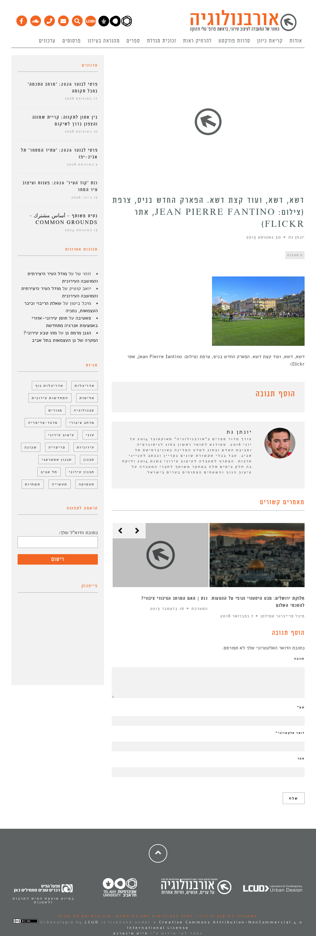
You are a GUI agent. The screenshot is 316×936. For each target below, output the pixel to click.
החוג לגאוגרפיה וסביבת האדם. (152, 916)
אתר (301, 758)
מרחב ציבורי (81, 422)
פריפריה (56, 447)
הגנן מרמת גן (78, 332)
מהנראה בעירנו (104, 41)
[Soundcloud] (35, 19)
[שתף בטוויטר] (124, 395)
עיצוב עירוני (61, 434)
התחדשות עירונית (50, 397)
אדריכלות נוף (49, 385)
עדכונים (47, 41)
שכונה (30, 447)
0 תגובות (294, 255)
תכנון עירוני (81, 471)
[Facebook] (21, 19)
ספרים (133, 41)
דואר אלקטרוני (290, 733)
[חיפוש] (77, 19)
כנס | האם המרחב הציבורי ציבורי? (174, 598)
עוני (90, 434)
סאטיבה (83, 318)
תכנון (88, 459)
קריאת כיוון (270, 41)
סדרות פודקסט (234, 41)
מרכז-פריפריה (43, 422)
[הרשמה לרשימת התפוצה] (63, 19)
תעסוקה (86, 484)
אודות (295, 41)
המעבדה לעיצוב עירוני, (225, 916)
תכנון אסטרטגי (57, 459)
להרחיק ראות (197, 41)
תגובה (299, 658)
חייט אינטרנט (130, 933)
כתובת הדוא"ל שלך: (78, 532)
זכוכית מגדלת (161, 41)
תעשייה (59, 484)
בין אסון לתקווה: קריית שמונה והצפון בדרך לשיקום (65, 120)
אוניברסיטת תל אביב (85, 916)
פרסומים (71, 41)
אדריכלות (84, 385)
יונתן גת (296, 237)
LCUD (92, 922)
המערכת (199, 608)
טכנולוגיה (84, 410)
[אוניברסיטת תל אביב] (115, 25)
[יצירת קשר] (49, 19)
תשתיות (32, 484)
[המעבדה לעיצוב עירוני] (90, 25)
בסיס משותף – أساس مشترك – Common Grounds (64, 219)
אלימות (87, 397)
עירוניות (85, 447)
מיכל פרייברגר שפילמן (282, 616)
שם (301, 707)
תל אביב (49, 471)
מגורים (55, 410)
